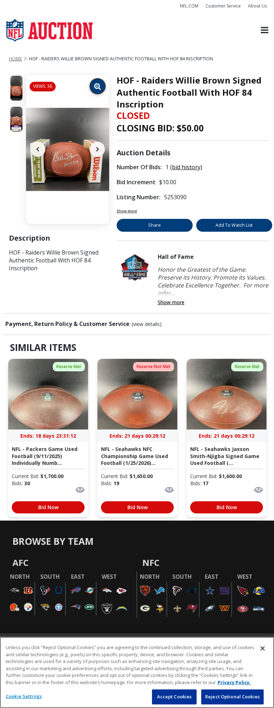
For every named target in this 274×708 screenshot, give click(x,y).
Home (15, 59)
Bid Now (48, 507)
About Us (257, 6)
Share (154, 225)
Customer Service (223, 6)
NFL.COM (189, 6)
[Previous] (37, 149)
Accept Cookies (174, 696)
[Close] (262, 648)
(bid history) (186, 167)
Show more (127, 211)
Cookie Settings (24, 696)
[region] (137, 672)
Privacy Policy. (234, 682)
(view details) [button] (147, 324)
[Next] (97, 149)
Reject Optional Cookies (232, 696)
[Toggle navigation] (264, 30)
